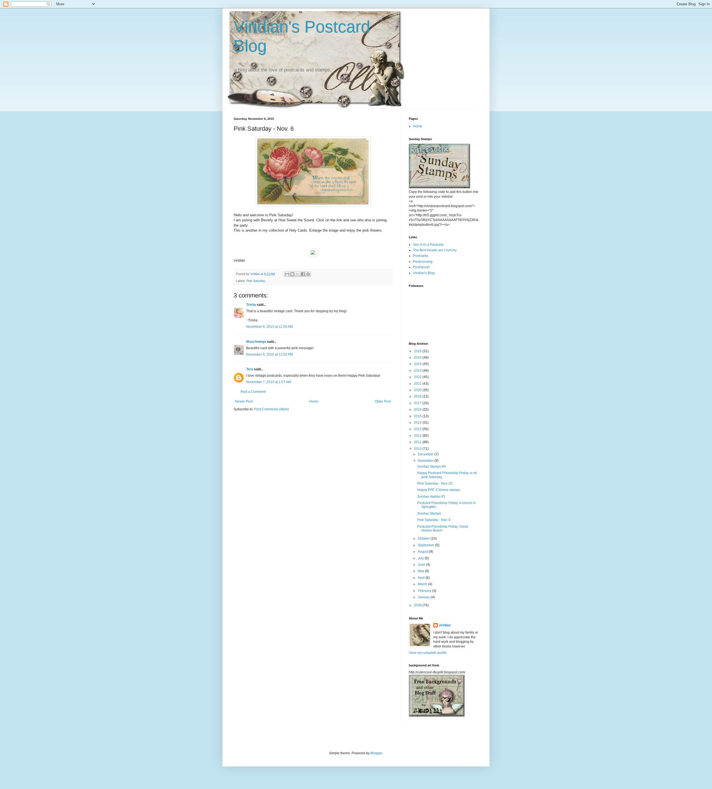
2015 (418, 416)
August (423, 552)
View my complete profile (428, 653)
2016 (418, 409)
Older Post (383, 401)
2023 (418, 371)
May (421, 571)
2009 (418, 605)
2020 (418, 390)
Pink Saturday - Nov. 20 (435, 483)
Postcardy (420, 256)
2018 (418, 396)
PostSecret (421, 267)
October (424, 538)
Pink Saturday (255, 280)
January (424, 597)
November (426, 461)
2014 (418, 423)
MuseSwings (256, 342)
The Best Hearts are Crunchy (435, 250)
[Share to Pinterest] (308, 274)
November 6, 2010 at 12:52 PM (269, 354)
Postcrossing (422, 262)
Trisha (251, 305)
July (421, 558)
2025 (418, 357)
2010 (418, 449)
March (423, 584)
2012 (418, 436)
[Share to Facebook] (303, 274)
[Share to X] (297, 274)
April (422, 578)
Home (313, 401)
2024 (418, 364)
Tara (249, 369)
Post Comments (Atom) (271, 409)
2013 (418, 429)
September (426, 545)
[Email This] (287, 274)
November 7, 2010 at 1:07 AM (268, 382)
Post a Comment (253, 392)
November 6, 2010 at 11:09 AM (269, 327)
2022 (418, 377)
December (426, 454)
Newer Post (244, 401)
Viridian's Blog (424, 273)
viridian (445, 625)
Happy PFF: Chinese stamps (438, 490)
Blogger (376, 753)
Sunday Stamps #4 (431, 466)
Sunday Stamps (429, 513)
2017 (418, 403)
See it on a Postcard (428, 245)
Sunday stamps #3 (431, 496)
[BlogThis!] (292, 274)
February (425, 591)
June (422, 565)
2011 (418, 442)
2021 (418, 384)
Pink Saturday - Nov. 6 (434, 520)
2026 (418, 351)
